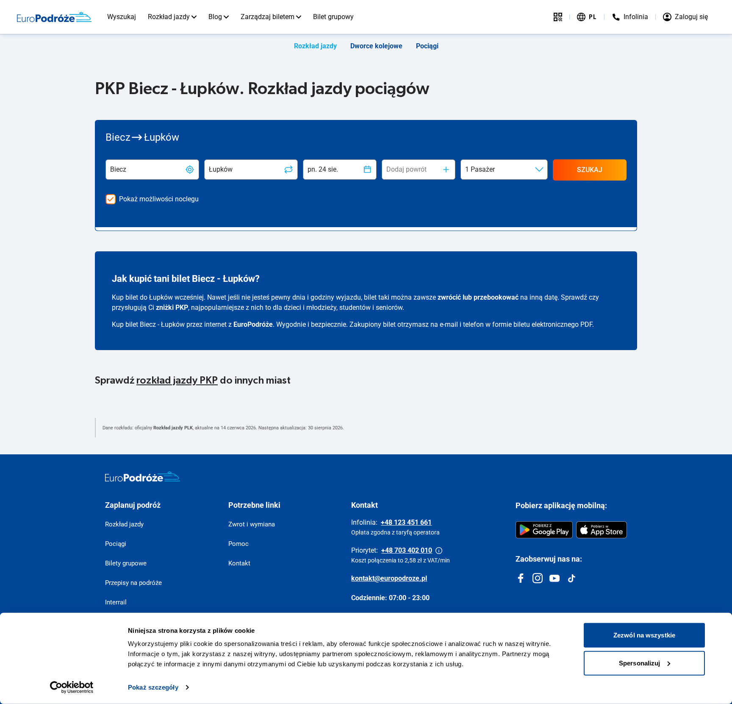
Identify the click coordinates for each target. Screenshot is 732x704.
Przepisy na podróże (133, 583)
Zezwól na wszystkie (644, 635)
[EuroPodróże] (142, 476)
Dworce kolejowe (376, 46)
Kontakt (239, 563)
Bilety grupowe (126, 563)
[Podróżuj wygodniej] (558, 17)
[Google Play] (544, 529)
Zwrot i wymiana (251, 524)
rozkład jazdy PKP (177, 381)
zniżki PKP (172, 307)
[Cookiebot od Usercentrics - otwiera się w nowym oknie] (72, 687)
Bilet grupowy (333, 17)
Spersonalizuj (639, 662)
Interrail (116, 602)
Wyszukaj (121, 17)
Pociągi (427, 46)
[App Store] (601, 529)
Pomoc (238, 544)
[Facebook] (521, 578)
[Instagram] (537, 578)
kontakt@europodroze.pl (389, 578)
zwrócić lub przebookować (478, 297)
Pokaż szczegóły (153, 687)
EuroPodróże (253, 324)
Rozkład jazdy (169, 17)
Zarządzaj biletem (267, 17)
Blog (215, 17)
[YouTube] (554, 578)
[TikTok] (571, 578)
